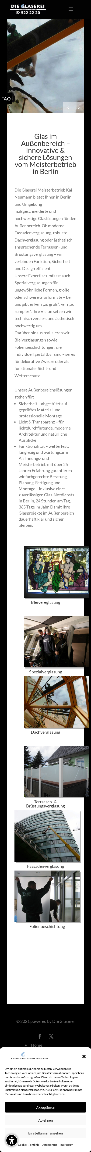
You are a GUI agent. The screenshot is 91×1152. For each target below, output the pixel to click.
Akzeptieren (45, 1107)
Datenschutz (49, 1144)
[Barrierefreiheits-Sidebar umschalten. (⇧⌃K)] (12, 1140)
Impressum (66, 1144)
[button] (84, 1056)
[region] (45, 65)
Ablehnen (45, 1120)
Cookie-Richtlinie (28, 1144)
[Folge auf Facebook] (40, 1036)
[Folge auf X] (51, 1036)
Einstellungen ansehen (45, 1133)
